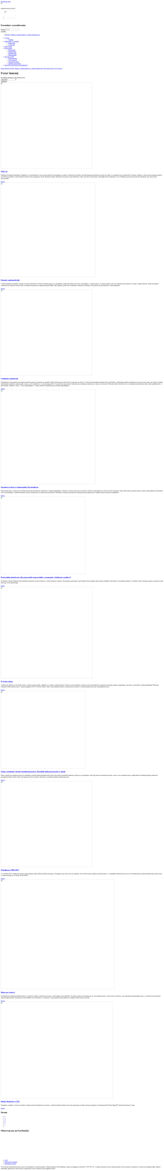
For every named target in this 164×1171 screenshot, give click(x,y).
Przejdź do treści (6, 1)
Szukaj (3, 29)
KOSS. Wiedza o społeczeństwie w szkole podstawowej (27, 68)
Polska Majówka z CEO (10, 1101)
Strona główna (5, 68)
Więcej (3, 182)
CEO (6, 1160)
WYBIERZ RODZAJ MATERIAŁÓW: (13, 78)
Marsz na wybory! (8, 992)
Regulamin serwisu (10, 1163)
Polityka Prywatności (11, 1162)
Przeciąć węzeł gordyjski (10, 280)
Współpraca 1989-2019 (10, 870)
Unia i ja (4, 171)
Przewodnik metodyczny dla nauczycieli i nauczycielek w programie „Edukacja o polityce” (36, 577)
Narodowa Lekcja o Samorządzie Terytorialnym (19, 487)
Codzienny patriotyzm (9, 379)
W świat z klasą (7, 681)
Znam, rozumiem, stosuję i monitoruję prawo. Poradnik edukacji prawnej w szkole (33, 772)
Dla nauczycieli (48, 68)
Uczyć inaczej (58, 68)
